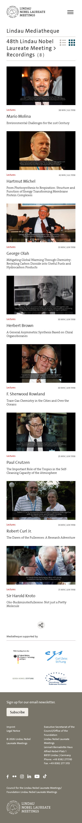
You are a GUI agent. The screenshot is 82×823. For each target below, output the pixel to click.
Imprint (11, 727)
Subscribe (17, 712)
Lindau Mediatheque (33, 30)
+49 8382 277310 (62, 759)
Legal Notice (13, 731)
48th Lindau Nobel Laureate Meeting (30, 45)
